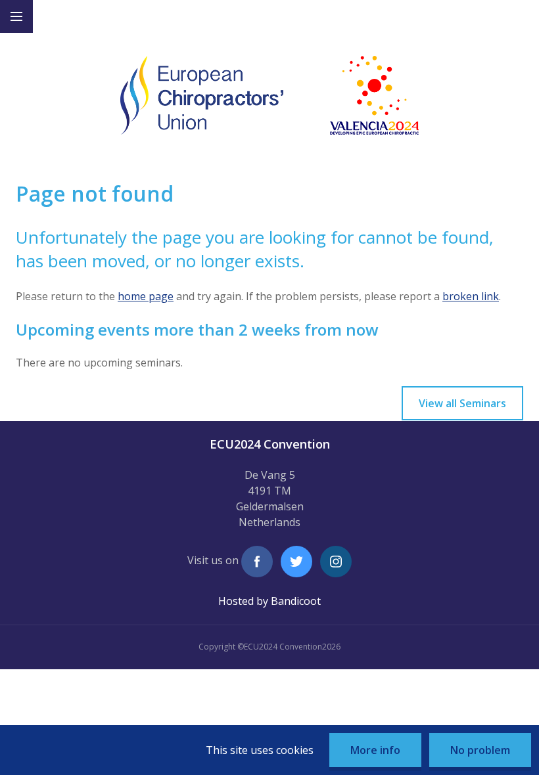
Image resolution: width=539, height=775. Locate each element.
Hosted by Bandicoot (269, 601)
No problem (480, 750)
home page (146, 296)
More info (375, 750)
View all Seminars (462, 403)
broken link (470, 296)
